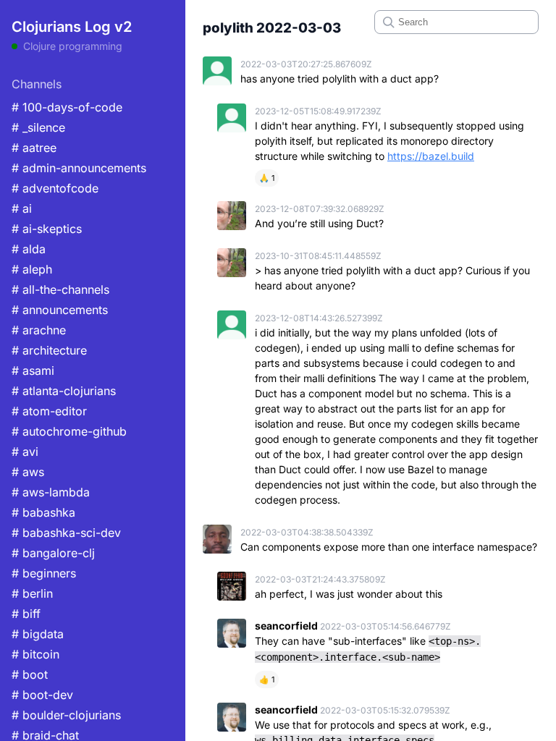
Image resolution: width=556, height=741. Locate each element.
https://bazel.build (430, 156)
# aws (28, 472)
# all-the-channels (60, 289)
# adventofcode (55, 188)
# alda (29, 249)
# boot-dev (42, 694)
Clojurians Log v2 (72, 26)
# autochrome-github (69, 431)
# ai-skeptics (47, 228)
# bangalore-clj (53, 553)
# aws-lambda (51, 492)
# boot (30, 674)
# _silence (38, 127)
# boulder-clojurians (66, 715)
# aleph (32, 269)
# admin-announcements (79, 168)
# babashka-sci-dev (66, 532)
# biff (26, 613)
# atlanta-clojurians (64, 391)
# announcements (60, 309)
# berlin (32, 593)
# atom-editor (49, 411)
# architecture (49, 350)
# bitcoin (35, 654)
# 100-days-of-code (67, 107)
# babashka (43, 512)
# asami (33, 370)
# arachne (39, 330)
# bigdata (38, 634)
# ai (22, 208)
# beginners (44, 573)
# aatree (34, 147)
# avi (25, 451)
